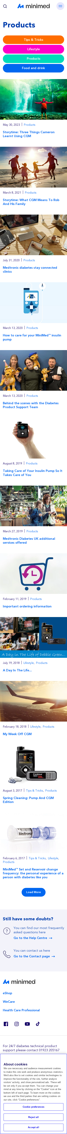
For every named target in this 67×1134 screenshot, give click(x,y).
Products (33, 58)
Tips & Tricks (33, 40)
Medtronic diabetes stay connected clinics (30, 269)
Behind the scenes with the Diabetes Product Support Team (31, 405)
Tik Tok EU (38, 1024)
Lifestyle (33, 49)
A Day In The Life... (17, 670)
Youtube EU (27, 1024)
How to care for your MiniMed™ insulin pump (32, 337)
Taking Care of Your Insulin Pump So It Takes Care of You (32, 473)
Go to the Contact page (32, 956)
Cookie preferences (33, 1107)
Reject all (33, 1117)
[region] (33, 1094)
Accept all (33, 1127)
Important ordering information (27, 606)
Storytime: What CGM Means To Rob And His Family (31, 202)
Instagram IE (16, 1024)
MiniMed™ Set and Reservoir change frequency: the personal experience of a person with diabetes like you (33, 873)
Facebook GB (6, 1024)
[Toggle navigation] (60, 6)
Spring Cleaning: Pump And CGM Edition (28, 800)
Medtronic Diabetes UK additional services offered (29, 540)
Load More (33, 892)
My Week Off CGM (17, 734)
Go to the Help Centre (30, 938)
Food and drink (33, 68)
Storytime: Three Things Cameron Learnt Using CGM (29, 134)
